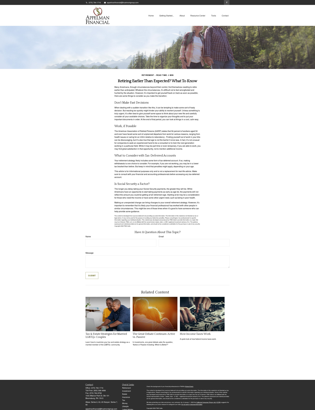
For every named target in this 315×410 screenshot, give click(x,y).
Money (124, 403)
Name (88, 236)
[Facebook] (226, 2)
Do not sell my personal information (191, 404)
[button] (151, 15)
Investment (126, 391)
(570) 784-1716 (95, 2)
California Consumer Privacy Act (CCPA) (208, 402)
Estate (124, 394)
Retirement (126, 388)
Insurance (126, 397)
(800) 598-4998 (100, 390)
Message (90, 252)
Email (161, 236)
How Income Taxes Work (195, 334)
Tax (123, 400)
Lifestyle (125, 406)
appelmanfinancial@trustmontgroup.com (123, 2)
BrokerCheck (189, 386)
